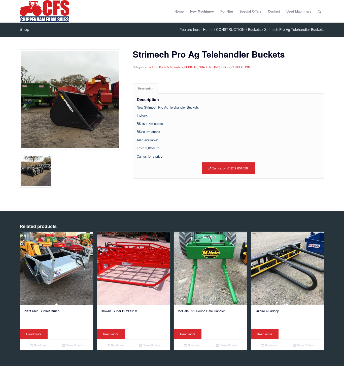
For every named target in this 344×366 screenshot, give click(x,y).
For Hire (226, 11)
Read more (34, 334)
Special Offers (250, 11)
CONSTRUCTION (238, 67)
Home (179, 11)
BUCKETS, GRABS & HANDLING (205, 67)
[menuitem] (319, 11)
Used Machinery (298, 11)
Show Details (74, 345)
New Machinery (202, 11)
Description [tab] (145, 88)
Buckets (153, 67)
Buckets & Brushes (171, 67)
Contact (274, 11)
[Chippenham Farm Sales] (44, 11)
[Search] (319, 11)
